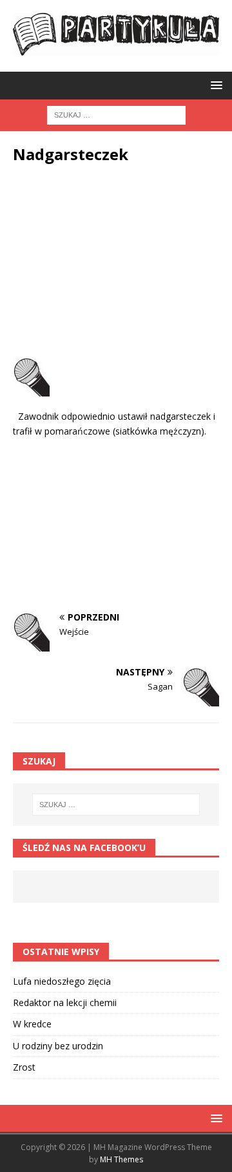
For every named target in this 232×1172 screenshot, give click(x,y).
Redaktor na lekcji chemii (65, 1002)
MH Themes (121, 1159)
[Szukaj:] (116, 114)
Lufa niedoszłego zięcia (62, 981)
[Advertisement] (116, 264)
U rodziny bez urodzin (58, 1046)
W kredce (32, 1024)
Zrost (24, 1067)
